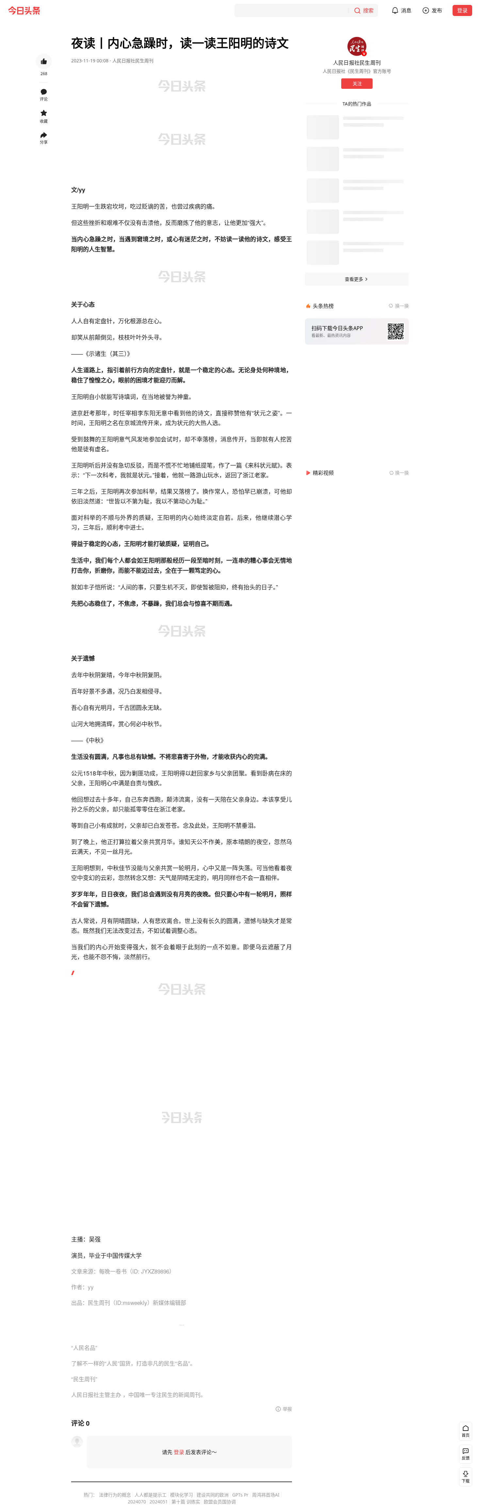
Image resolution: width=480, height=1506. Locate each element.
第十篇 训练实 (185, 1501)
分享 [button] (44, 142)
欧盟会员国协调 (220, 1501)
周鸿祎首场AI (266, 1495)
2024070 (137, 1501)
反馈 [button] (466, 1458)
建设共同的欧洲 (213, 1495)
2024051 (159, 1501)
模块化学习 (181, 1495)
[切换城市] (101, 10)
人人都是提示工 (151, 1495)
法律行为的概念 (115, 1495)
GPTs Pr (240, 1495)
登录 (462, 10)
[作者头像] (357, 46)
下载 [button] (466, 1481)
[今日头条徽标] (24, 10)
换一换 (402, 306)
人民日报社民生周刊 (132, 60)
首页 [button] (466, 1435)
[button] (55, 10)
